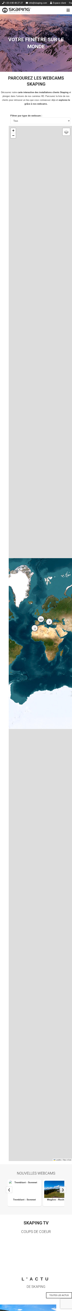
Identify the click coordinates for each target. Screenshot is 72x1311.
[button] (68, 10)
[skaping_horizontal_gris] (16, 10)
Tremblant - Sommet (24, 1199)
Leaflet (58, 1160)
